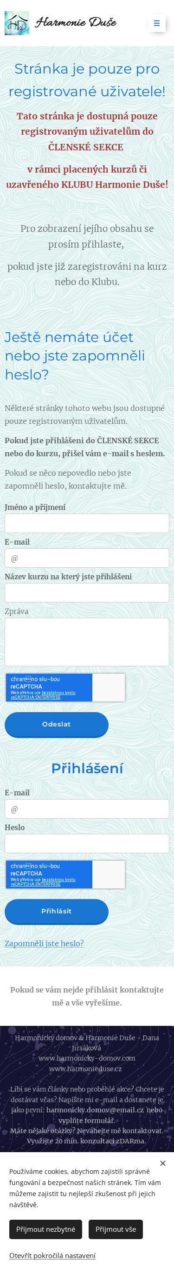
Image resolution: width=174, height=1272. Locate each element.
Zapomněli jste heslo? (44, 943)
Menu (157, 23)
